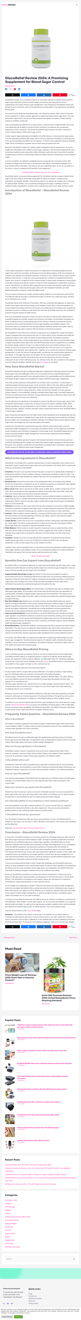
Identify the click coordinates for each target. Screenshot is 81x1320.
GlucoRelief (44, 362)
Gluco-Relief (31, 911)
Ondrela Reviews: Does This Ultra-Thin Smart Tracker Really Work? (28, 1165)
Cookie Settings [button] (7, 1317)
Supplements (9, 86)
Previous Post (8, 938)
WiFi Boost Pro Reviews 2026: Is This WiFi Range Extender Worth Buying (30, 1184)
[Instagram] (4, 1303)
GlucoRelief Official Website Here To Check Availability (41, 172)
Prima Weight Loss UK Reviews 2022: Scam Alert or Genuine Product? (20, 977)
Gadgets (8, 1210)
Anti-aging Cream (11, 1200)
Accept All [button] (18, 1317)
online (45, 661)
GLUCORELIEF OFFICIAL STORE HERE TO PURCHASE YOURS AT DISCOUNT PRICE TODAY (39, 452)
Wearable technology (12, 1247)
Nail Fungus (9, 1227)
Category (8, 1203)
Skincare (8, 1230)
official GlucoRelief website (20, 705)
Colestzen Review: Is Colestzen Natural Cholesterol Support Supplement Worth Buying (35, 1174)
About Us (32, 1301)
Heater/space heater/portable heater (17, 1217)
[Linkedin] (19, 89)
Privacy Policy (33, 1303)
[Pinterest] (15, 89)
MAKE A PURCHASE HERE (40, 556)
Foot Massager (10, 1207)
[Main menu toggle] (77, 5)
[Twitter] (10, 89)
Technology (9, 1243)
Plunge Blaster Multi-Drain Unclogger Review (29, 828)
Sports (7, 1237)
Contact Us (32, 1296)
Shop (30, 1294)
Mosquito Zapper (11, 1223)
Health (7, 1213)
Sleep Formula (10, 1233)
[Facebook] (6, 89)
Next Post (74, 938)
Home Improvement (12, 1220)
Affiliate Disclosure (35, 1298)
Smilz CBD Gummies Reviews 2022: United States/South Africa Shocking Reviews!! (58, 998)
